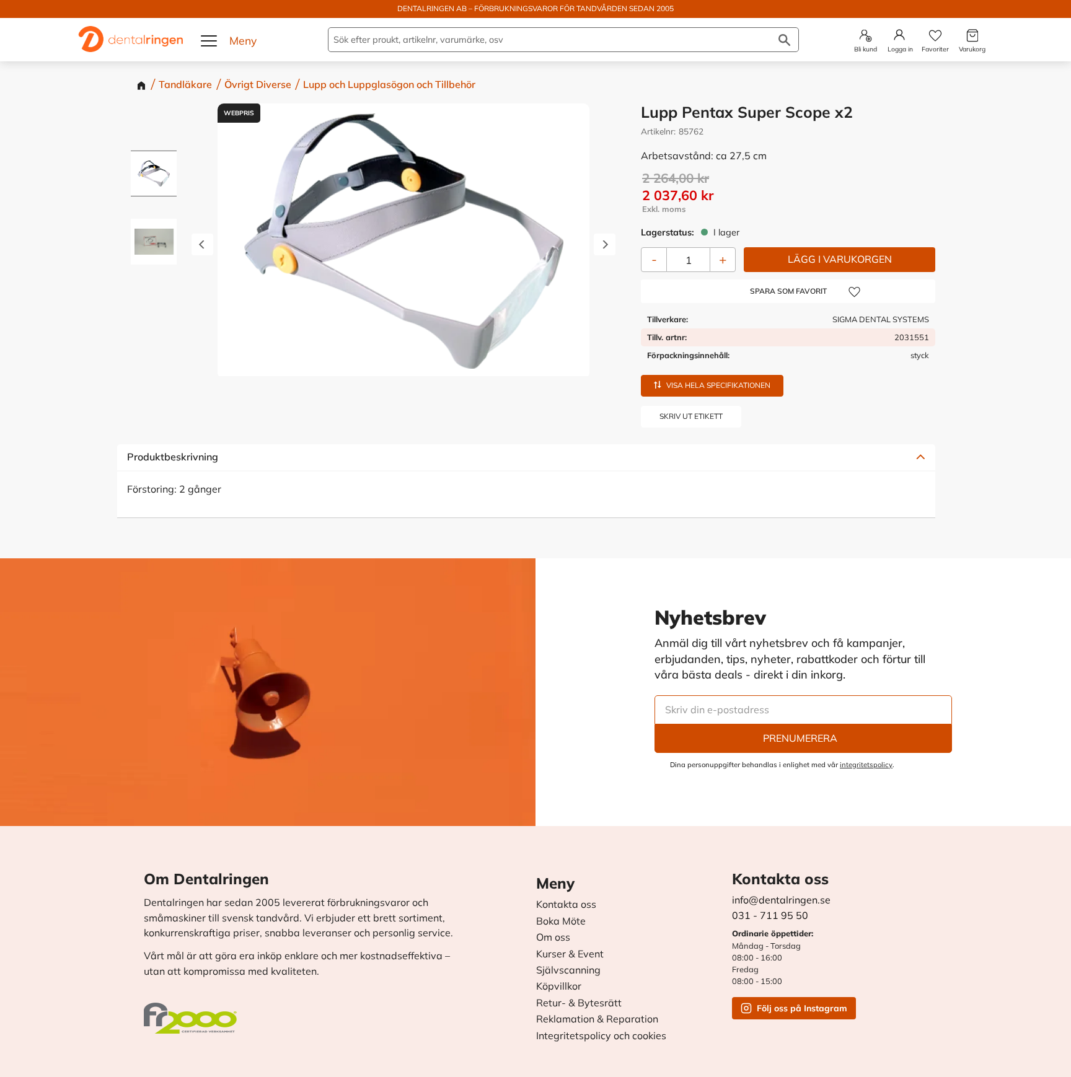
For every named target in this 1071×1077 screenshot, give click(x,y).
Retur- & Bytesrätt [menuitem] (579, 1003)
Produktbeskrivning (172, 457)
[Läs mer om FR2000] (193, 1012)
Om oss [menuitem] (553, 937)
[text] (788, 194)
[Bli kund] (865, 35)
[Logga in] (899, 35)
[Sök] (784, 39)
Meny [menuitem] (555, 883)
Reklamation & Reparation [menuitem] (597, 1019)
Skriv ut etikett (691, 415)
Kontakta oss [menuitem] (566, 904)
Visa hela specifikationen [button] (718, 384)
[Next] (604, 245)
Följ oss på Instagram (802, 1008)
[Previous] (202, 245)
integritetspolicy (866, 764)
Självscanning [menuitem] (568, 970)
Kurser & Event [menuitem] (570, 954)
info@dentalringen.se (781, 900)
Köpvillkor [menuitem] (558, 986)
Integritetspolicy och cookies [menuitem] (601, 1036)
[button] (209, 41)
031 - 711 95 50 (770, 915)
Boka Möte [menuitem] (561, 921)
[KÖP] (839, 259)
